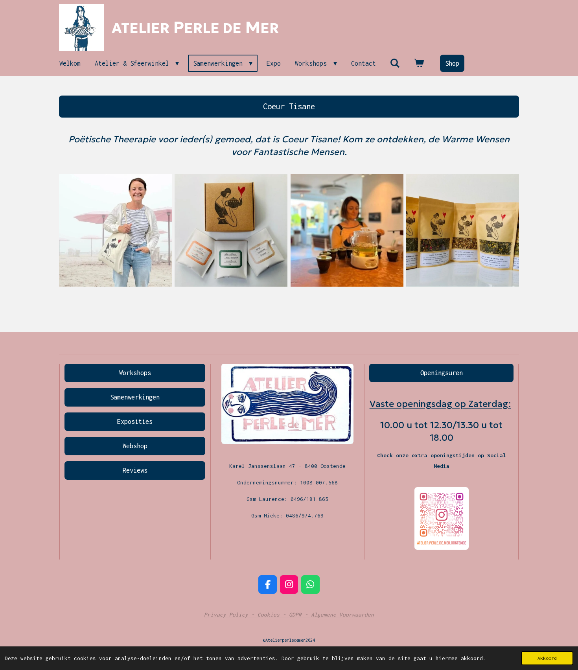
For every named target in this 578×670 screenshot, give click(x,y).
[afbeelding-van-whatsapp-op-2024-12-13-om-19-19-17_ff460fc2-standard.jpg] (231, 230)
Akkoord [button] (547, 658)
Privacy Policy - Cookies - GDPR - (257, 614)
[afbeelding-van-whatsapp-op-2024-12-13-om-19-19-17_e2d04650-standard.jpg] (462, 230)
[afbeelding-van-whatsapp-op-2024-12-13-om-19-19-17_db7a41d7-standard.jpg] (347, 230)
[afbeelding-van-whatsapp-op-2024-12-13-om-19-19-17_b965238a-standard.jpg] (115, 230)
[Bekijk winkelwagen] (419, 63)
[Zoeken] (395, 63)
